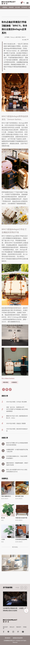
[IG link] (13, 632)
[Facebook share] (3, 389)
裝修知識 (11, 7)
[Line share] (6, 389)
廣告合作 (12, 627)
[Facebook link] (4, 632)
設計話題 (17, 7)
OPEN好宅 (24, 7)
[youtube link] (23, 632)
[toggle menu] (27, 3)
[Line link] (8, 632)
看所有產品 (15, 547)
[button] (21, 587)
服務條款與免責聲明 (18, 638)
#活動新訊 (14, 382)
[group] (15, 600)
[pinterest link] (18, 632)
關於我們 (5, 627)
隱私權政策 (7, 638)
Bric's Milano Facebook (8, 378)
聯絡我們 (18, 627)
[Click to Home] (8, 2)
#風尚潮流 (5, 382)
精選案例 (4, 7)
